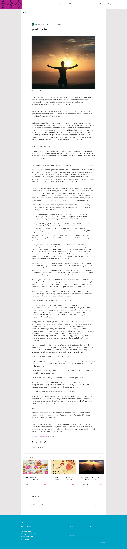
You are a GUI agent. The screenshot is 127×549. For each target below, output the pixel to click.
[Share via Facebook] (32, 442)
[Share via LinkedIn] (41, 442)
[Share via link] (45, 442)
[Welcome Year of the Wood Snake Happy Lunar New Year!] (63, 467)
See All (102, 457)
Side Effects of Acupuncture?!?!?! (32, 478)
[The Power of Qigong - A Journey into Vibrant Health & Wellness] (91, 467)
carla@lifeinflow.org (27, 536)
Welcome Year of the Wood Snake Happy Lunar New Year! (63, 478)
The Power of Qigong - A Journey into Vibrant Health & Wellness (90, 478)
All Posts (25, 12)
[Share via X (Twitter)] (36, 442)
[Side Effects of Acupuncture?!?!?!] (35, 467)
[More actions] (94, 24)
